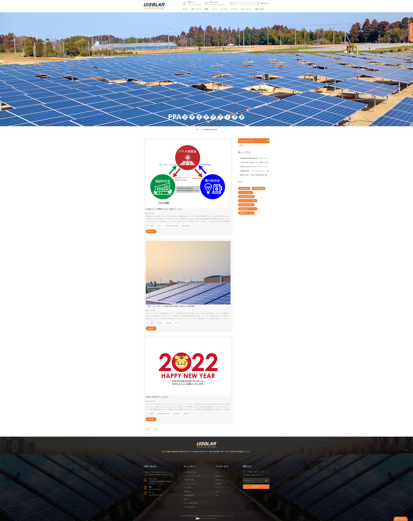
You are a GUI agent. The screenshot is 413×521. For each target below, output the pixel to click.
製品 (206, 9)
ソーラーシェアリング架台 (247, 201)
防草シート (187, 499)
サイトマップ (219, 487)
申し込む (256, 487)
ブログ (241, 145)
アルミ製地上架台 (189, 507)
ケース (214, 9)
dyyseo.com (224, 516)
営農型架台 (186, 414)
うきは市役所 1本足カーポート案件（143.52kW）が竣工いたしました (255, 162)
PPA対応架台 (176, 414)
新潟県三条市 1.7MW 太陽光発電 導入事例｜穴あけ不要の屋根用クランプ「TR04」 (255, 175)
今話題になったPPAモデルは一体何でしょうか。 (164, 209)
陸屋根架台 (187, 491)
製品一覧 (218, 476)
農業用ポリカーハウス (246, 213)
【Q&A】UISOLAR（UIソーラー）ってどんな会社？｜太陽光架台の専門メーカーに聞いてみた (255, 167)
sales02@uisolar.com (217, 5)
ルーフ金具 (187, 487)
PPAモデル (159, 226)
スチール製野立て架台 (191, 503)
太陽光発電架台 (244, 188)
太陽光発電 (168, 323)
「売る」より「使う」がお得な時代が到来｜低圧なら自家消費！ (171, 306)
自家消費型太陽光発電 (172, 226)
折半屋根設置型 (189, 495)
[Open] (411, 32)
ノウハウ (234, 9)
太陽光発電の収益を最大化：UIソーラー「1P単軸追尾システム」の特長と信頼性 (255, 158)
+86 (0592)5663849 (194, 5)
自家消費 (159, 323)
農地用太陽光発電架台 (246, 205)
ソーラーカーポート (245, 193)
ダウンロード (246, 9)
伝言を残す (402, 519)
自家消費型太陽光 (258, 188)
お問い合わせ (259, 9)
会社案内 (218, 484)
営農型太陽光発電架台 (246, 197)
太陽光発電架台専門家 (162, 414)
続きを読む (151, 231)
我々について (196, 9)
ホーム (185, 9)
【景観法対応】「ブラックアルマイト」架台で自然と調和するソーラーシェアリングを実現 (255, 171)
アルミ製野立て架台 (190, 472)
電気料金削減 (186, 226)
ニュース (224, 9)
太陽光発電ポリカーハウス (247, 209)
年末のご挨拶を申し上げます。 (158, 397)
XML (216, 495)
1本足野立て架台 (189, 480)
